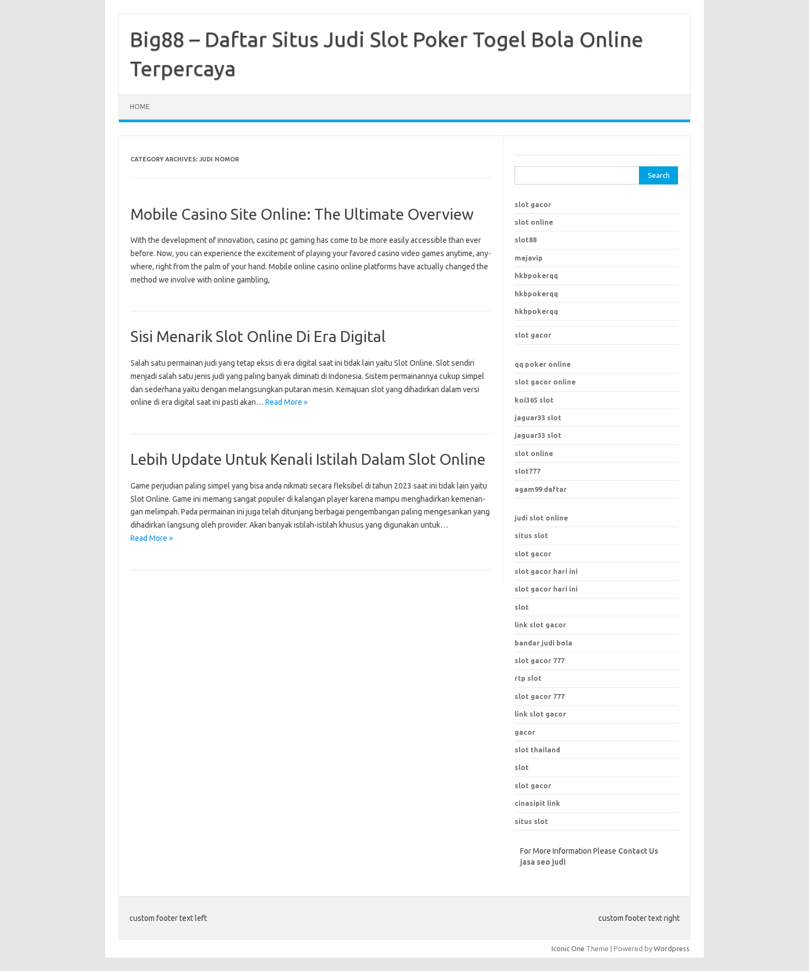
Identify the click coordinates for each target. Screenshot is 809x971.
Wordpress (672, 948)
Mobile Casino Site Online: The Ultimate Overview (302, 214)
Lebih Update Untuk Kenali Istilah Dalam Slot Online (307, 459)
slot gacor (533, 204)
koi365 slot (534, 400)
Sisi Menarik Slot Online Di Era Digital (258, 336)
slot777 (527, 471)
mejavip (529, 258)
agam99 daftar (541, 489)
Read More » (286, 402)
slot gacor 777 (540, 696)
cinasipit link (537, 803)
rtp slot (528, 678)
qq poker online (543, 364)
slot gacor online (545, 382)
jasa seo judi (543, 862)
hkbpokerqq (536, 275)
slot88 (526, 239)
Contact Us (638, 851)
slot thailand (537, 749)
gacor (525, 732)
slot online (534, 222)
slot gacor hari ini (546, 571)
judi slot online (541, 518)
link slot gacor (540, 714)
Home (140, 106)
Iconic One (567, 948)
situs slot (531, 535)
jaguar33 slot (538, 417)
